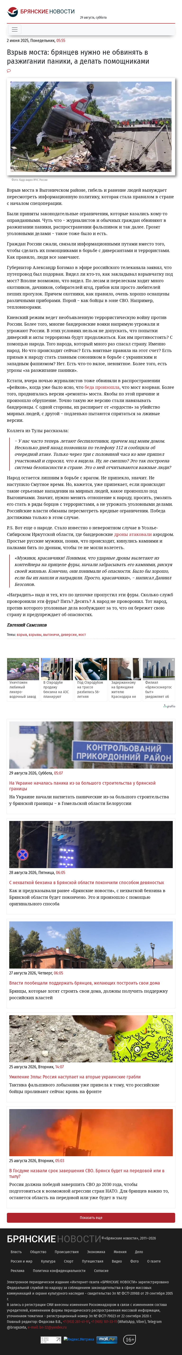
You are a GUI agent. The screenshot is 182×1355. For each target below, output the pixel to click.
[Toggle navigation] (14, 29)
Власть (16, 1252)
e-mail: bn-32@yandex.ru (47, 1327)
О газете (154, 1261)
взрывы (35, 634)
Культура (48, 1261)
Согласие (101, 1270)
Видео (117, 1261)
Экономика (96, 1252)
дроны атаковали (133, 534)
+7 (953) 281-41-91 (76, 1321)
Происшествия (67, 1252)
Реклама (17, 1270)
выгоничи (51, 634)
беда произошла (102, 387)
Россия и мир (21, 1261)
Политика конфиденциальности (59, 1270)
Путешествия (92, 1261)
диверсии (69, 634)
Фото (134, 1261)
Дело (139, 1252)
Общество (38, 1252)
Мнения (120, 1252)
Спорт (68, 1261)
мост (82, 634)
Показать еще (91, 1217)
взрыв (22, 634)
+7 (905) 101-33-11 (104, 1321)
